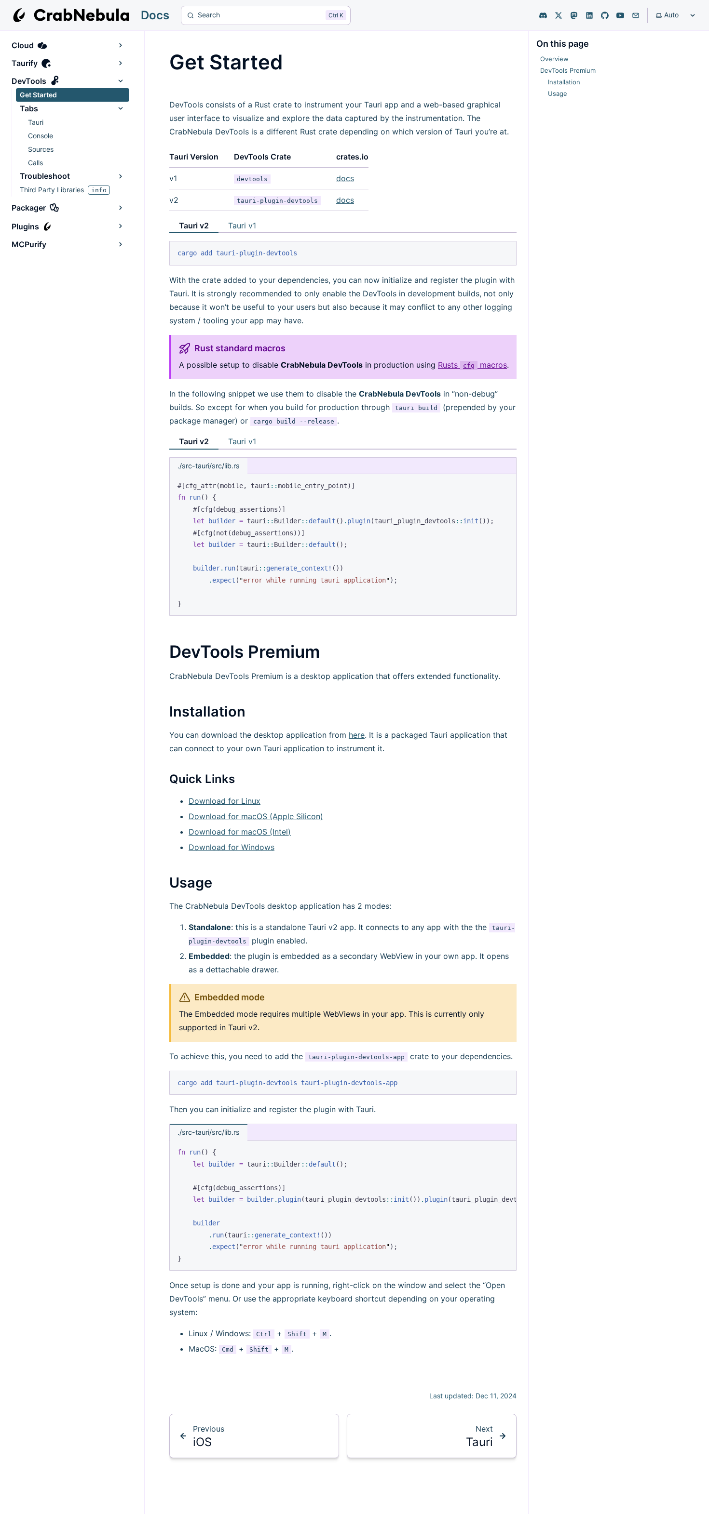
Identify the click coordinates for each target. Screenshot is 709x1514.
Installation (207, 711)
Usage (190, 882)
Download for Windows (231, 847)
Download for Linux (224, 801)
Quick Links (202, 779)
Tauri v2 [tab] (194, 225)
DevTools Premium (244, 651)
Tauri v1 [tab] (242, 225)
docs (345, 178)
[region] (343, 1206)
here (357, 735)
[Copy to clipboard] (504, 252)
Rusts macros (472, 365)
